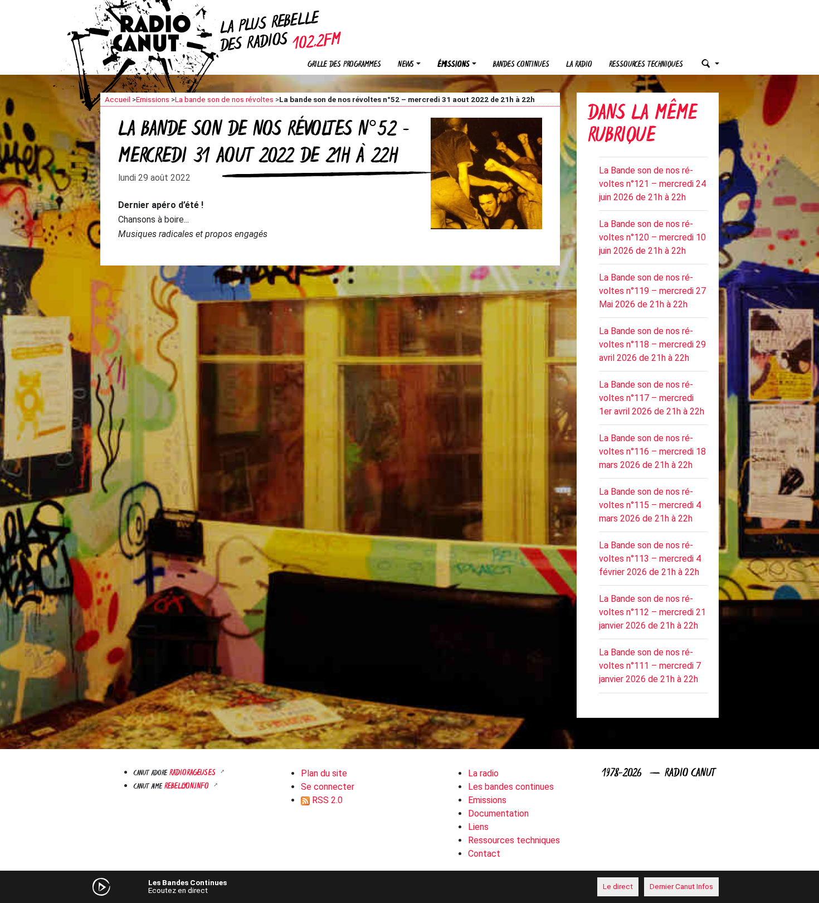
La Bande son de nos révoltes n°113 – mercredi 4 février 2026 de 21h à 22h (650, 558)
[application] (409, 887)
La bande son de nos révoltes (224, 99)
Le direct (618, 886)
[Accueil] (161, 33)
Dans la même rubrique (642, 125)
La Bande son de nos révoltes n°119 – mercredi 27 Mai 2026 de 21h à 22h (652, 291)
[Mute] (273, 886)
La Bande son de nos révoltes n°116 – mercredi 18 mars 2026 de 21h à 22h (652, 451)
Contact (484, 853)
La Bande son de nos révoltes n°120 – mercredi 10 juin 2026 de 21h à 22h (652, 237)
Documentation (498, 813)
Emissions (152, 99)
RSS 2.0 (326, 800)
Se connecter (327, 786)
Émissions (453, 65)
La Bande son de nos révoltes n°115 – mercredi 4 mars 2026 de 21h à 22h (650, 505)
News (406, 65)
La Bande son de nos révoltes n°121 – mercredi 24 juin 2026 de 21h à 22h (652, 183)
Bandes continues (521, 65)
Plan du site (324, 773)
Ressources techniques (646, 65)
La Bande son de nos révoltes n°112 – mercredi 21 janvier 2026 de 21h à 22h (652, 612)
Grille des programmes (344, 65)
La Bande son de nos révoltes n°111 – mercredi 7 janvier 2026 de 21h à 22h (650, 665)
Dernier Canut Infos (681, 886)
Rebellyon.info (187, 786)
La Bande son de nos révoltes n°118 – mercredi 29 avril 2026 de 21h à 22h (652, 344)
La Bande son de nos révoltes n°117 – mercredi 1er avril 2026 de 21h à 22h (651, 398)
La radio (579, 65)
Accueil (117, 99)
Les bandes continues (511, 786)
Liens (478, 827)
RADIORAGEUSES (193, 773)
